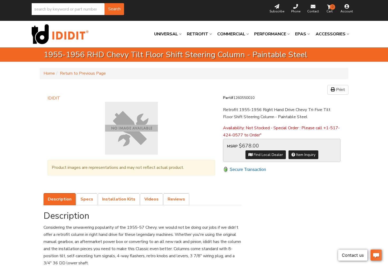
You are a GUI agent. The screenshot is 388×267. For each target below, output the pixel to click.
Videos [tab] (151, 199)
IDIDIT (54, 98)
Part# (228, 97)
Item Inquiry (305, 154)
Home (49, 73)
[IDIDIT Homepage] (62, 34)
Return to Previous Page (83, 73)
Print (340, 90)
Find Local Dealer (268, 154)
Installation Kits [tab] (118, 199)
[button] (78, 9)
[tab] (60, 199)
